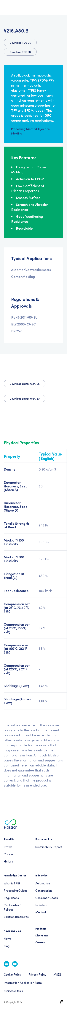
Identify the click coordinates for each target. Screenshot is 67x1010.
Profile (8, 847)
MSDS (57, 974)
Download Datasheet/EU (24, 398)
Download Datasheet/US (24, 383)
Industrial (41, 905)
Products (40, 928)
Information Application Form (23, 983)
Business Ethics (13, 991)
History (8, 861)
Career (8, 854)
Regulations (11, 898)
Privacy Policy (37, 974)
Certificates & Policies (13, 907)
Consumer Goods (46, 898)
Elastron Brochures (16, 917)
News (7, 939)
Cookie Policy (12, 974)
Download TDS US (20, 42)
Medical (40, 912)
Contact (40, 942)
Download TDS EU (20, 52)
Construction (43, 890)
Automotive (42, 883)
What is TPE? (12, 883)
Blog (6, 946)
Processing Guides (15, 890)
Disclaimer (41, 935)
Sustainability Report (48, 847)
